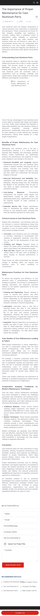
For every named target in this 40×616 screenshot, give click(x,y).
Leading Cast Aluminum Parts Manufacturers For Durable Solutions (14, 582)
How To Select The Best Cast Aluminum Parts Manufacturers (30, 582)
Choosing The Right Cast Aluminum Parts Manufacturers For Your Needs (30, 586)
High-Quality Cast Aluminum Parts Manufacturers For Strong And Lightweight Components (30, 590)
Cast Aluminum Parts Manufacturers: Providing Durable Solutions (11, 590)
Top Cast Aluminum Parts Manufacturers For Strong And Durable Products (11, 586)
